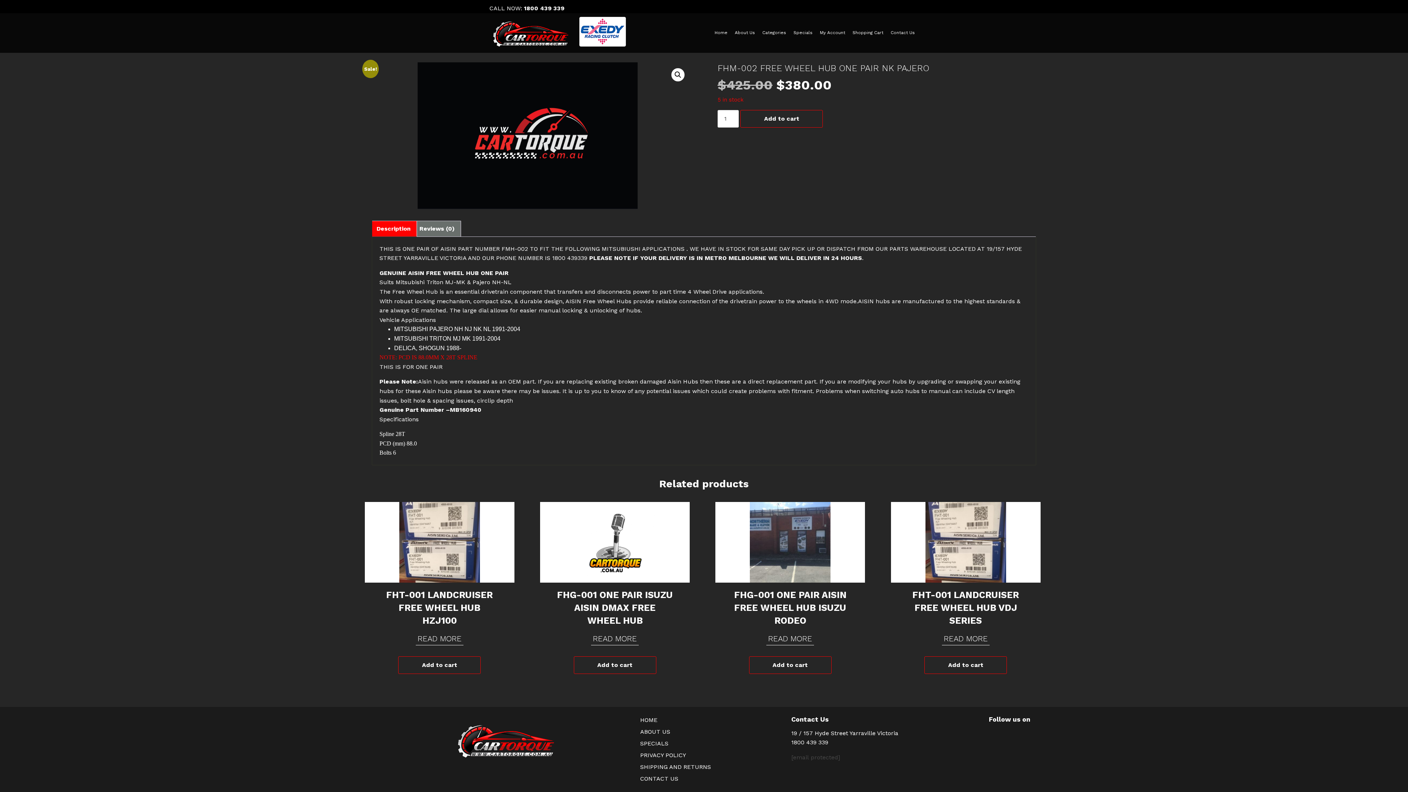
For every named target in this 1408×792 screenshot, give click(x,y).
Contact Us (903, 32)
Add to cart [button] (439, 664)
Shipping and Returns (675, 766)
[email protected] (815, 757)
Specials (803, 32)
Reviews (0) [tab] (437, 228)
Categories (774, 32)
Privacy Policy (663, 755)
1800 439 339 (544, 8)
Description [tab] (394, 228)
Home (721, 32)
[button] (678, 74)
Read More (440, 638)
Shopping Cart (867, 32)
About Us (745, 32)
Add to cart (781, 118)
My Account (832, 32)
